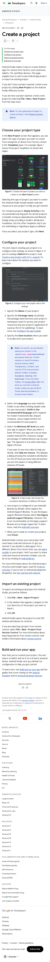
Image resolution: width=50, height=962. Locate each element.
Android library (27, 558)
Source (5, 744)
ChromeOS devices (10, 807)
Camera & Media (9, 779)
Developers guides (9, 865)
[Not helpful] (22, 28)
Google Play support (10, 897)
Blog (4, 752)
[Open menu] (4, 3)
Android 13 (6, 842)
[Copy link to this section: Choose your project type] (42, 130)
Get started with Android (28, 573)
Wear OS (5, 803)
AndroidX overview (30, 527)
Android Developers (9, 20)
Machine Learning (9, 771)
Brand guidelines (26, 943)
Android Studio (11, 11)
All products (7, 934)
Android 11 (6, 850)
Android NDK (7, 878)
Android (5, 732)
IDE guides (9, 23)
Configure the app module (29, 331)
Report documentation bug (13, 892)
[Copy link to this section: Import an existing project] (43, 584)
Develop (23, 20)
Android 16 (6, 830)
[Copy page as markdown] (13, 41)
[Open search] (31, 3)
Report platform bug (10, 888)
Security (5, 740)
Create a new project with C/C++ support (21, 257)
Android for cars (8, 811)
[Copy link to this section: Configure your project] (38, 242)
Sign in (44, 3)
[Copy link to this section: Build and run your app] (37, 649)
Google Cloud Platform (11, 929)
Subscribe (35, 949)
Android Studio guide (10, 861)
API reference (7, 869)
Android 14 (6, 838)
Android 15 (6, 834)
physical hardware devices (30, 676)
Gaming (5, 767)
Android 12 (6, 846)
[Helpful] (18, 28)
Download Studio (9, 873)
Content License (28, 700)
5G (3, 788)
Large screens (7, 798)
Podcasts (5, 756)
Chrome (5, 921)
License (14, 943)
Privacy (5, 784)
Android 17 (6, 826)
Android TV (6, 815)
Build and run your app (30, 669)
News (4, 748)
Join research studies (10, 901)
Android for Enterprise (11, 736)
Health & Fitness (8, 775)
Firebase (5, 925)
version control (34, 639)
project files (30, 382)
